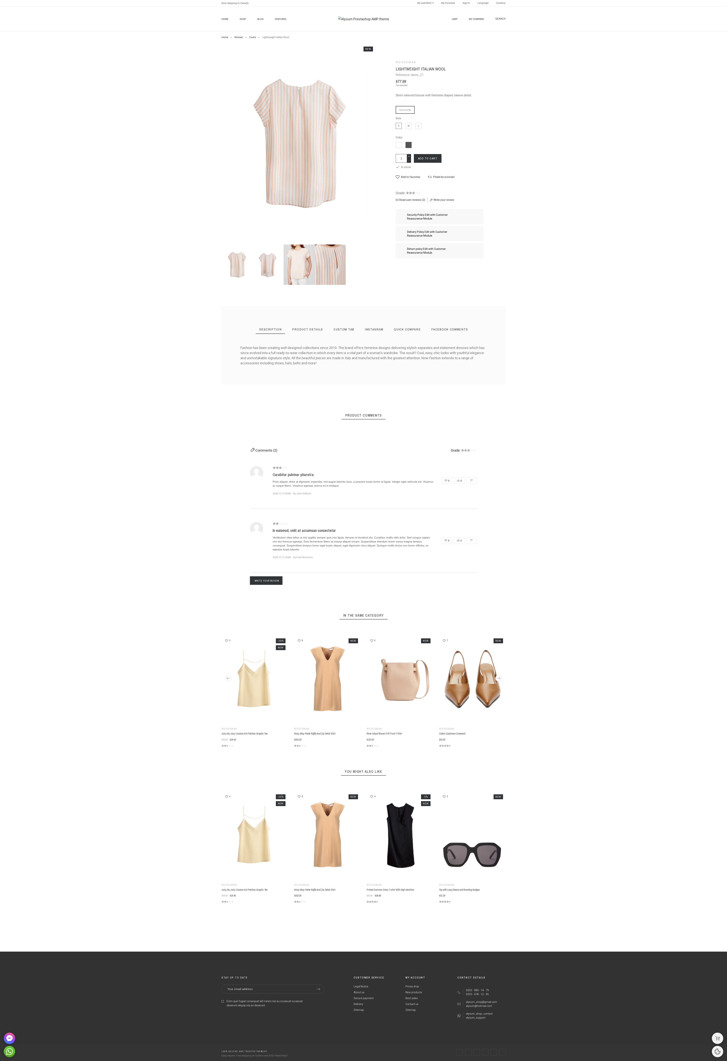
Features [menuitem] (280, 19)
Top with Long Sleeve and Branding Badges (459, 889)
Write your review (267, 580)
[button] (408, 177)
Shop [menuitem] (243, 19)
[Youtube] (494, 1052)
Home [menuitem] (225, 19)
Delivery (358, 1004)
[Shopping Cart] (717, 1038)
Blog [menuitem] (260, 19)
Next (498, 678)
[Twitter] (468, 1052)
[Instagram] (476, 1052)
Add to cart (428, 158)
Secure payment (364, 998)
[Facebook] (459, 1052)
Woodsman (406, 62)
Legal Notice (361, 986)
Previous (228, 678)
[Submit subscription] (318, 989)
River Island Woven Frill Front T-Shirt (384, 733)
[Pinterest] (485, 1052)
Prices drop (412, 986)
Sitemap (359, 1009)
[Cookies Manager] (717, 1051)
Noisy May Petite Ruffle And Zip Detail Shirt (314, 733)
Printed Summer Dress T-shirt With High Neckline (390, 889)
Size (398, 118)
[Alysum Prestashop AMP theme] (363, 19)
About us (359, 992)
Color (399, 137)
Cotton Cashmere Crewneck (452, 733)
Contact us (412, 1004)
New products (414, 992)
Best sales (412, 998)
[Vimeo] (502, 1052)
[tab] (270, 329)
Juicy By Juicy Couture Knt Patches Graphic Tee (245, 733)
